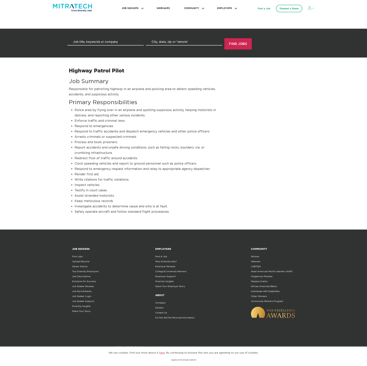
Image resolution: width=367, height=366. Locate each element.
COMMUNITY (191, 8)
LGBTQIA (256, 266)
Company (160, 303)
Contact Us (161, 313)
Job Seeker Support (83, 301)
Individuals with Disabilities (265, 291)
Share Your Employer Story (170, 286)
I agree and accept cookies (183, 360)
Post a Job (264, 8)
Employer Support (165, 276)
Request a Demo (289, 8)
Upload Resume (80, 261)
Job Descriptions (81, 276)
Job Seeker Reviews (83, 286)
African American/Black (264, 286)
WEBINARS (163, 8)
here (162, 352)
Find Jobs (77, 256)
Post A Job (161, 256)
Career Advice (80, 266)
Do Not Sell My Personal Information (175, 317)
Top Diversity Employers (85, 271)
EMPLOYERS (224, 8)
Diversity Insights (81, 306)
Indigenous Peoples (262, 276)
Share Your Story (81, 311)
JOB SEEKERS (130, 8)
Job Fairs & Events (82, 291)
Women (255, 256)
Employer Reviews (165, 266)
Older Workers (259, 296)
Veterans (255, 261)
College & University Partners (171, 271)
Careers (159, 308)
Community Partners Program (267, 301)
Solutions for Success (84, 281)
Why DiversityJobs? (166, 261)
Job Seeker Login (81, 296)
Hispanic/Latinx (259, 281)
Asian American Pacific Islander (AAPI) (272, 271)
